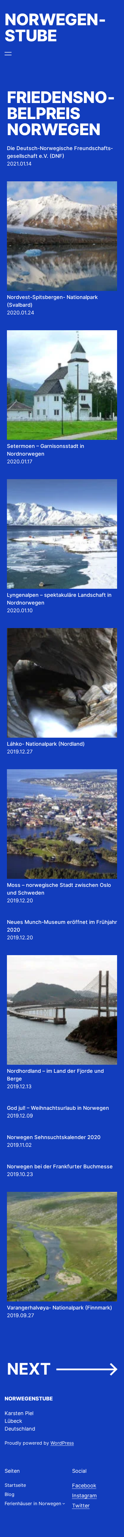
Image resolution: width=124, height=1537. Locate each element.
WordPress (62, 1443)
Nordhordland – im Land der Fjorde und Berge (55, 1075)
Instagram (84, 1496)
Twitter (81, 1506)
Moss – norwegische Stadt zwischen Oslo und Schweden (59, 889)
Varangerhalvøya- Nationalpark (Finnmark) (59, 1308)
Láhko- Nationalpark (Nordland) (46, 744)
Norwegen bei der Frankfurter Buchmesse (60, 1166)
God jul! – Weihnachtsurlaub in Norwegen (58, 1108)
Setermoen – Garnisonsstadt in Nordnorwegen (45, 450)
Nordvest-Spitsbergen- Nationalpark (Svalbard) (52, 301)
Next (62, 1369)
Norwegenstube (55, 27)
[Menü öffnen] (8, 53)
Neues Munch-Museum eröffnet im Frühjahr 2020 (62, 926)
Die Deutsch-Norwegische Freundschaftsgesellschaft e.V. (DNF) (60, 152)
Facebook (84, 1485)
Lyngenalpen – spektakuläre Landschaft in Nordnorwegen (59, 599)
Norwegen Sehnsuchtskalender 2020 (54, 1137)
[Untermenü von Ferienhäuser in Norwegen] (63, 1503)
